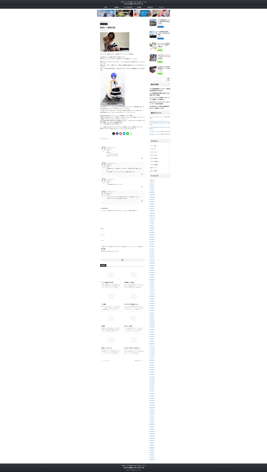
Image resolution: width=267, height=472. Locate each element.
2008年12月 (152, 459)
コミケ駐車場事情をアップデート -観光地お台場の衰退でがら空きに (163, 21)
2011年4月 (151, 395)
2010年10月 (152, 410)
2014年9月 (151, 298)
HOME (105, 7)
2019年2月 (151, 208)
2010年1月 (151, 428)
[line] (127, 133)
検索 (168, 79)
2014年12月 (152, 294)
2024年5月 (151, 185)
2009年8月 (151, 440)
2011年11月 (152, 379)
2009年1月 (151, 457)
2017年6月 (151, 246)
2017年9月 (151, 239)
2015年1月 (151, 291)
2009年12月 (152, 431)
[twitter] (113, 133)
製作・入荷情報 (153, 171)
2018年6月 (151, 227)
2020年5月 (151, 204)
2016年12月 (152, 260)
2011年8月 (151, 386)
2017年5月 (151, 249)
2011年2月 (151, 400)
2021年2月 (151, 192)
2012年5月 (151, 365)
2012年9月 (151, 355)
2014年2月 (151, 315)
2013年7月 (151, 331)
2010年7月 (151, 414)
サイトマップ (161, 7)
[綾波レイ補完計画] (124, 133)
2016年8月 (151, 267)
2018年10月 (152, 218)
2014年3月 (151, 312)
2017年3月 (151, 253)
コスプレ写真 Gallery (127, 7)
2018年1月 (151, 234)
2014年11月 (152, 296)
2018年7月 (151, 225)
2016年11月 (152, 263)
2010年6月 (151, 417)
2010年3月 (151, 424)
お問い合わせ (150, 7)
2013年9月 (151, 327)
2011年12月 (152, 376)
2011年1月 (151, 402)
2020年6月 (151, 201)
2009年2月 (151, 454)
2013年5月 (151, 336)
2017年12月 (152, 237)
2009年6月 (151, 445)
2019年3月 (151, 206)
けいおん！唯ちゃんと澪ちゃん (132, 348)
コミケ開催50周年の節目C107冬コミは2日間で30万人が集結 (163, 33)
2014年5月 (151, 308)
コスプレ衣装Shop (154, 161)
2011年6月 (151, 391)
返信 (142, 158)
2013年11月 (152, 322)
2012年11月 (152, 350)
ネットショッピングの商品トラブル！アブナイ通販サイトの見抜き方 (163, 45)
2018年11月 (152, 215)
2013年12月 (152, 320)
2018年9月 (151, 220)
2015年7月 (151, 279)
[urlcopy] (131, 133)
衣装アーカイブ (153, 167)
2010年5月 (151, 419)
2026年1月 (151, 182)
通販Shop (117, 7)
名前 (102, 228)
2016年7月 (151, 270)
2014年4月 (151, 310)
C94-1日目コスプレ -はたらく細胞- (156, 131)
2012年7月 (151, 360)
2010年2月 (151, 426)
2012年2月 (151, 372)
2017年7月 (151, 244)
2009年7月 (151, 443)
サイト (102, 240)
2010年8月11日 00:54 (111, 163)
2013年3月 (151, 341)
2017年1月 (151, 258)
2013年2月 (151, 343)
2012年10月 (152, 353)
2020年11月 (152, 194)
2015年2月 (151, 289)
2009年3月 (151, 452)
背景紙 (103, 326)
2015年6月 (151, 282)
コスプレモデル (104, 138)
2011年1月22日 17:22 (111, 179)
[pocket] (120, 133)
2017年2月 (151, 256)
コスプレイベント (154, 152)
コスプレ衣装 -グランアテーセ (133, 4)
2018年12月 (152, 213)
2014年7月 (151, 303)
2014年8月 (151, 301)
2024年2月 (151, 187)
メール (103, 234)
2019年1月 (151, 211)
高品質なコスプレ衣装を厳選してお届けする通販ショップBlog (133, 465)
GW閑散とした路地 (129, 282)
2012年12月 (152, 348)
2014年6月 (151, 305)
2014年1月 (151, 317)
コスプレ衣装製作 (154, 164)
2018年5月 (151, 230)
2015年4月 (151, 284)
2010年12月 (152, 405)
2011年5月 (151, 393)
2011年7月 (151, 388)
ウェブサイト (153, 149)
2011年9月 (151, 383)
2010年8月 (151, 412)
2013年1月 (151, 346)
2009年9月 (151, 438)
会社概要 (139, 7)
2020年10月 (152, 196)
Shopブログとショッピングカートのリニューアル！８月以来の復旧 (163, 56)
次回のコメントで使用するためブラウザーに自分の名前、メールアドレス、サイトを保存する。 (123, 246)
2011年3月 (151, 398)
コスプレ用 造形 (153, 158)
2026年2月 (151, 180)
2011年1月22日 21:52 (111, 191)
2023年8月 (151, 189)
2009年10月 (152, 436)
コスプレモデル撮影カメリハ (131, 304)
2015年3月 (151, 286)
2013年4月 (151, 339)
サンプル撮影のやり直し (108, 282)
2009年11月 (152, 433)
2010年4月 (151, 421)
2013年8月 (151, 329)
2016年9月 (151, 265)
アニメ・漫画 (153, 145)
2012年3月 (151, 369)
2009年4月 (151, 450)
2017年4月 (151, 251)
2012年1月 (151, 374)
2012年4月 (151, 367)
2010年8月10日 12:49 (111, 147)
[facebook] (117, 133)
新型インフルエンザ (107, 348)
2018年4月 (151, 232)
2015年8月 (151, 277)
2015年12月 (152, 272)
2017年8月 (151, 241)
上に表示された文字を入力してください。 (110, 251)
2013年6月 (151, 334)
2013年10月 (152, 324)
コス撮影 (104, 304)
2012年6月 (151, 362)
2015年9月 (151, 275)
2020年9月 (151, 199)
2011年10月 (152, 381)
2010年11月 (152, 407)
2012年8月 (151, 357)
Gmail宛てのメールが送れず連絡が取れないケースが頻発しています (163, 68)
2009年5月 (151, 447)
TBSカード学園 (128, 326)
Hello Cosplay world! (153, 127)
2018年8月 (151, 223)
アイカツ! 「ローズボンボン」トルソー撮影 (158, 116)
